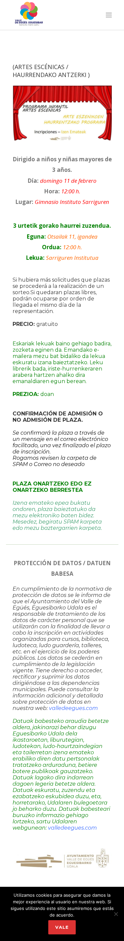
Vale (62, 927)
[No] (115, 914)
